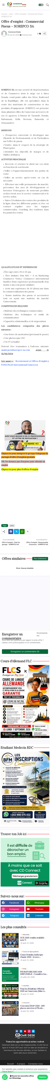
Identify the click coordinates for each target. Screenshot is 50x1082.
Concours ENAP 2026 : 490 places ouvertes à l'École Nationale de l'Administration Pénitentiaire (33, 1007)
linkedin (39, 915)
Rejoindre (42, 1077)
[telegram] (33, 1031)
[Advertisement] (25, 63)
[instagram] (29, 1031)
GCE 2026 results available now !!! (32, 939)
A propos (21, 1064)
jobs (11, 14)
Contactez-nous (35, 1064)
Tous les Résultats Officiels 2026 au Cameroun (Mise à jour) (32, 990)
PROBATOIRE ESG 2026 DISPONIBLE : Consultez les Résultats (33, 973)
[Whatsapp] (22, 531)
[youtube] (25, 1031)
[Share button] (27, 531)
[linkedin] (21, 1031)
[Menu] (3, 4)
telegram (14, 915)
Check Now (7, 1071)
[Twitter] (16, 531)
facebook (14, 902)
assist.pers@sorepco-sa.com (15, 350)
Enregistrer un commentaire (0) (25, 651)
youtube (39, 909)
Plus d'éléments (40, 559)
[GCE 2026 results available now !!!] (10, 940)
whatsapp (39, 902)
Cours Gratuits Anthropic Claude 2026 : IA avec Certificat (31, 956)
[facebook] (16, 1031)
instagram (14, 909)
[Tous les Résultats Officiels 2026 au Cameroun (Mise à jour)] (10, 991)
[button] (41, 5)
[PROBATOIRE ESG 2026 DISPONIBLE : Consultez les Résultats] (10, 974)
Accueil (4, 14)
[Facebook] (10, 531)
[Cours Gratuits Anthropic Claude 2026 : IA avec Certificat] (10, 957)
